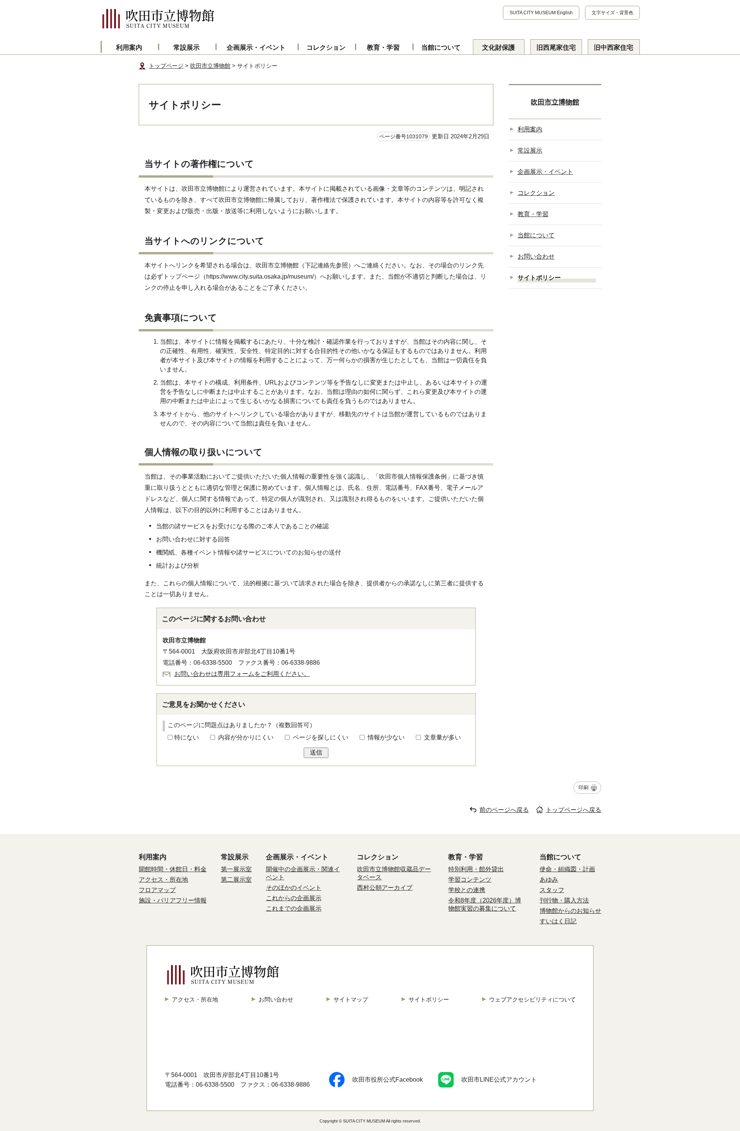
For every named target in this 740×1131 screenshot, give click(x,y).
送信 (316, 752)
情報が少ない (386, 737)
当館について (441, 47)
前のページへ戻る (504, 810)
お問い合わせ (536, 256)
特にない (186, 737)
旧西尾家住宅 (556, 47)
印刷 (584, 787)
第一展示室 (236, 869)
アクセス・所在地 (163, 879)
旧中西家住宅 (613, 47)
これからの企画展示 (293, 898)
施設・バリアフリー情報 (173, 900)
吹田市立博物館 (210, 65)
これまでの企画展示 (293, 908)
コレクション (326, 47)
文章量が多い (442, 737)
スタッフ (552, 890)
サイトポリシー (429, 999)
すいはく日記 (558, 921)
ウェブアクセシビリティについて (532, 999)
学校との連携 (466, 890)
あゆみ (549, 879)
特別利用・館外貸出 (476, 869)
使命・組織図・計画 (567, 869)
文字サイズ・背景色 (612, 12)
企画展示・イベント (256, 47)
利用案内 (129, 47)
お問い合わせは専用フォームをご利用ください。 (242, 674)
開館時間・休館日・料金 (173, 869)
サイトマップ (350, 999)
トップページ (166, 65)
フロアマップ (157, 890)
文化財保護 (498, 47)
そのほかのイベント (293, 887)
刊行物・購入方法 (564, 900)
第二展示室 (236, 879)
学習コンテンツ (469, 879)
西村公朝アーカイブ (384, 887)
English (541, 12)
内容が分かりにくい (246, 737)
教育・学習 (383, 47)
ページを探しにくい (320, 737)
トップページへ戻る (573, 810)
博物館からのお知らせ (570, 910)
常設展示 (186, 47)
